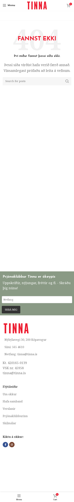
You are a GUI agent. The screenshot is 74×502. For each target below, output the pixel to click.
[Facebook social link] (5, 444)
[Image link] (16, 328)
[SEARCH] (67, 81)
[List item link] (37, 394)
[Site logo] (36, 5)
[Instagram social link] (12, 444)
